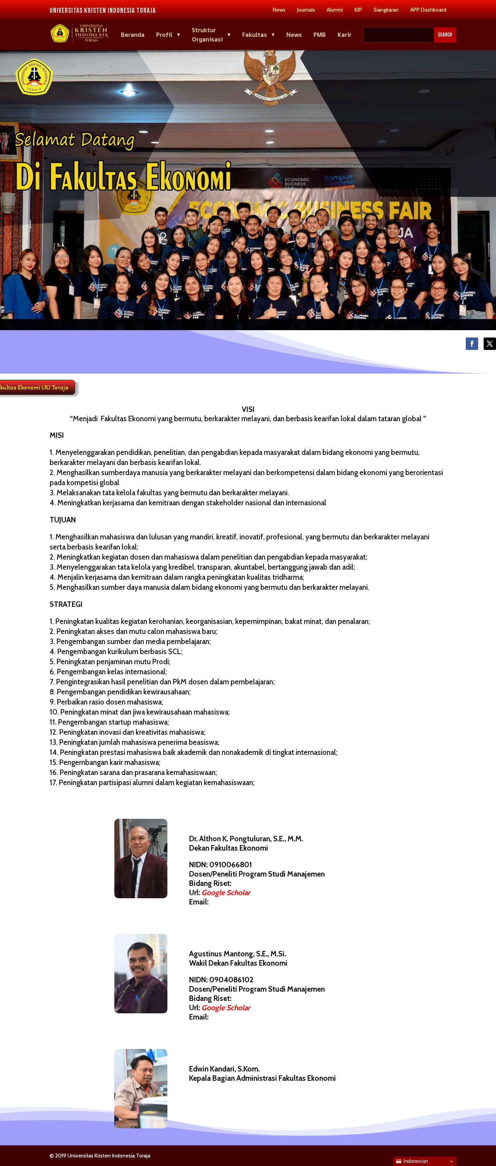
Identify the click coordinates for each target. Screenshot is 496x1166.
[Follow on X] (490, 344)
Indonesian (415, 1161)
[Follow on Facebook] (472, 344)
